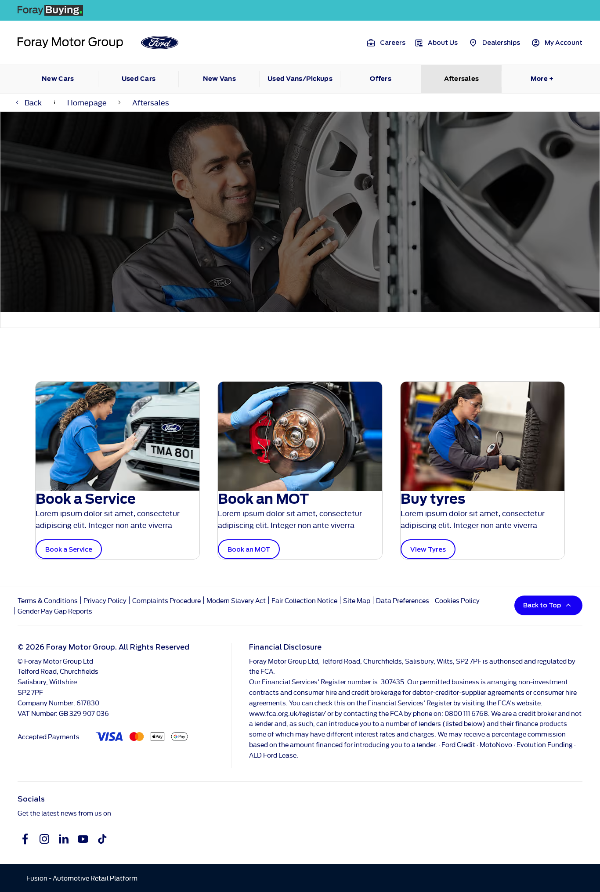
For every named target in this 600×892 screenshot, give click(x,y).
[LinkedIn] (63, 838)
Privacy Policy (105, 600)
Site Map (356, 600)
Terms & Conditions (48, 600)
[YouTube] (83, 838)
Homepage (87, 102)
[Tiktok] (102, 838)
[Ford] (159, 43)
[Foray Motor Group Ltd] (70, 42)
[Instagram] (44, 838)
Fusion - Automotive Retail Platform (81, 877)
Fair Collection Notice (304, 600)
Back (33, 102)
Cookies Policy (457, 600)
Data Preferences (402, 600)
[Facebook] (25, 838)
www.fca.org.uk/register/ (287, 713)
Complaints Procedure (167, 600)
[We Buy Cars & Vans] (300, 10)
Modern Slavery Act (236, 600)
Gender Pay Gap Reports (55, 610)
